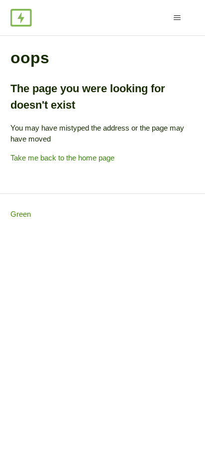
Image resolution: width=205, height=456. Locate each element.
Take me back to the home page (62, 157)
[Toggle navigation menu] (177, 18)
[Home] (21, 17)
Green (20, 214)
